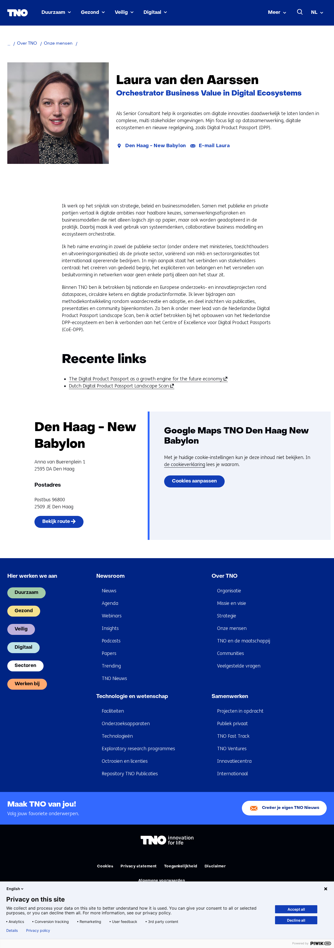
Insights (110, 628)
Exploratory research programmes (138, 749)
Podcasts (111, 641)
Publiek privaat (232, 723)
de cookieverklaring (184, 464)
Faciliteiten (113, 711)
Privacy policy (38, 930)
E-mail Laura (214, 146)
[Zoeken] (300, 12)
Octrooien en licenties (125, 761)
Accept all (296, 909)
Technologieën (117, 736)
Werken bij (27, 684)
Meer (274, 12)
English (13, 888)
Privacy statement (139, 866)
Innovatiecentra (234, 761)
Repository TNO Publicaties (130, 774)
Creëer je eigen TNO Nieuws (290, 808)
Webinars (112, 616)
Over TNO (224, 576)
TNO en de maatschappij (243, 641)
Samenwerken (230, 696)
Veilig (121, 12)
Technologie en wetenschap (132, 696)
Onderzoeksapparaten (126, 723)
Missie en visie (231, 603)
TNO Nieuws (114, 678)
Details (12, 930)
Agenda (110, 603)
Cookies (105, 866)
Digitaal (152, 12)
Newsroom (110, 576)
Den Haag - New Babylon (155, 146)
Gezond (90, 12)
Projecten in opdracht (240, 711)
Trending (111, 666)
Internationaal (232, 774)
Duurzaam (53, 12)
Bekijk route (63, 523)
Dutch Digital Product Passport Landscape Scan (120, 386)
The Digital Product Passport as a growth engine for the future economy (147, 379)
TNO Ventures (232, 749)
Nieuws (109, 591)
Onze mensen (232, 628)
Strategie (226, 616)
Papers (109, 653)
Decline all (296, 920)
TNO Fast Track (233, 736)
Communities (230, 653)
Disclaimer (215, 866)
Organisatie (229, 591)
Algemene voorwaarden (161, 881)
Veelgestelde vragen (238, 666)
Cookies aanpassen (194, 481)
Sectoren (25, 666)
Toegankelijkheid (180, 866)
